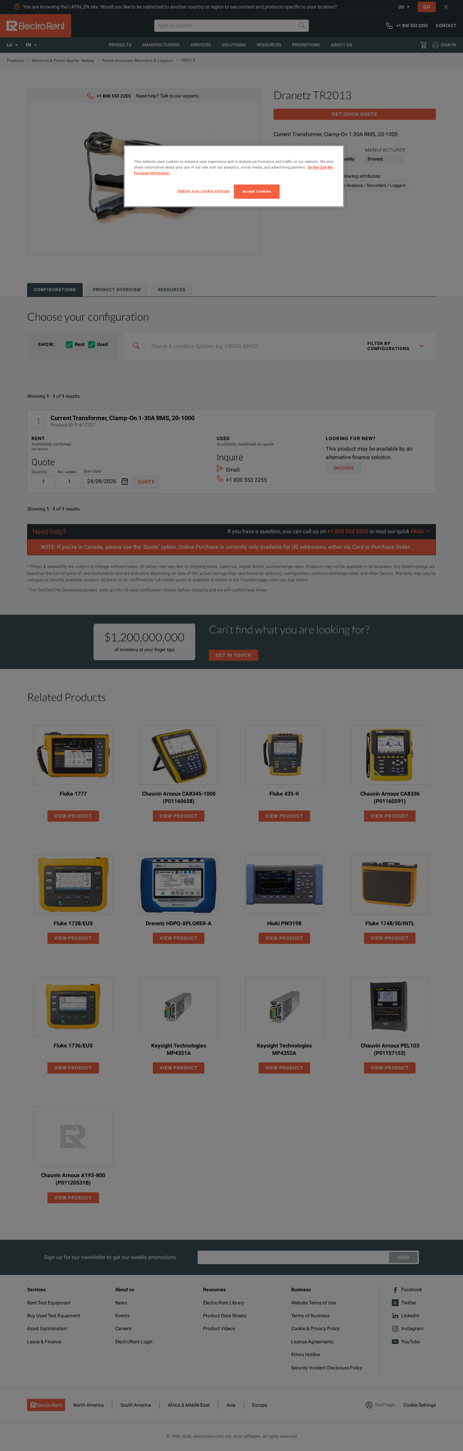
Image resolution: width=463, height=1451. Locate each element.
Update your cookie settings (203, 191)
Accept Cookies (256, 191)
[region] (234, 176)
